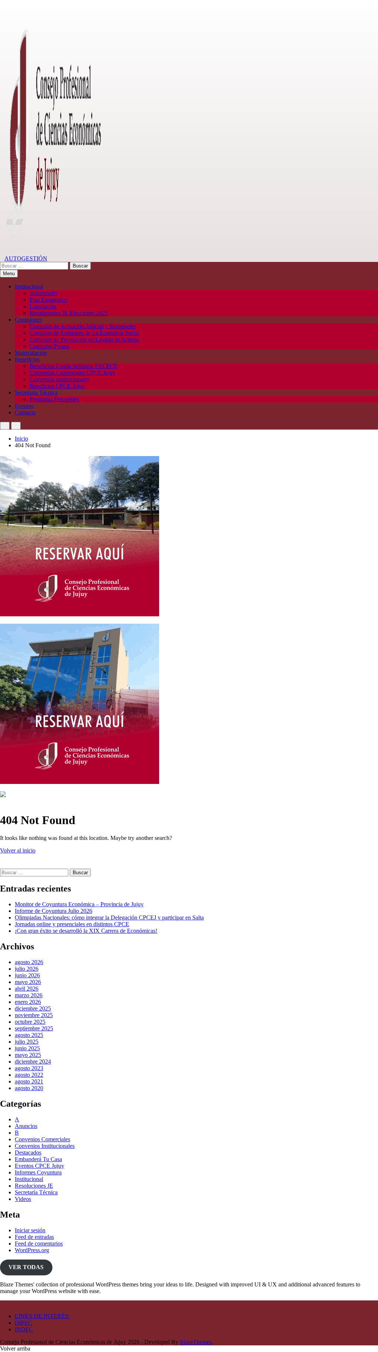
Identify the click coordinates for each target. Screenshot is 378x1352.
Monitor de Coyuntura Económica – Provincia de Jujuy (79, 904)
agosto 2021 (29, 1081)
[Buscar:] (35, 265)
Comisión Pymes (49, 346)
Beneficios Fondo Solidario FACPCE (73, 366)
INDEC (24, 1329)
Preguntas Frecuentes (54, 399)
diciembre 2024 (33, 1061)
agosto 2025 (29, 1035)
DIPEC (23, 1323)
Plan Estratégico (48, 300)
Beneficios (27, 359)
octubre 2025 (30, 1022)
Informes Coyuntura (38, 1172)
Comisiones (28, 319)
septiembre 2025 (34, 1028)
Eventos (24, 406)
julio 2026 (26, 969)
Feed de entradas (34, 1237)
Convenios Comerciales (42, 1139)
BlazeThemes (196, 1342)
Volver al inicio (17, 850)
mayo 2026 (28, 982)
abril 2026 (26, 988)
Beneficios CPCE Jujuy (57, 386)
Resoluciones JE (34, 1186)
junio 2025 (27, 1048)
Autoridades (44, 293)
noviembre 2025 (34, 1015)
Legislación (43, 306)
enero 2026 (28, 1002)
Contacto (25, 412)
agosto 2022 (29, 1075)
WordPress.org (32, 1250)
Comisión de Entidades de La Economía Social (84, 333)
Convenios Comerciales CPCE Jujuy (73, 372)
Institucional (29, 286)
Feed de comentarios (39, 1243)
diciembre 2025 (33, 1008)
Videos (23, 1199)
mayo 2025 (28, 1055)
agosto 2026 (29, 962)
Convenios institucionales (59, 379)
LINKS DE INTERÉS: (42, 1316)
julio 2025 (26, 1041)
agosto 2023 (29, 1068)
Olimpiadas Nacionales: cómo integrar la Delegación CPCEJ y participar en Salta (109, 917)
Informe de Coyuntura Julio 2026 (53, 911)
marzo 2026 (28, 995)
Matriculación (31, 353)
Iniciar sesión (30, 1230)
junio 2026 (27, 975)
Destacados (28, 1152)
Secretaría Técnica (36, 392)
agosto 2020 (29, 1088)
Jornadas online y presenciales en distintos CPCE (72, 924)
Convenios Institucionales (45, 1146)
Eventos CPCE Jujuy (39, 1166)
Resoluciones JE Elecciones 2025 (69, 313)
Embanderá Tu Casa (38, 1159)
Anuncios (26, 1126)
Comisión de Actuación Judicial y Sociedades (82, 326)
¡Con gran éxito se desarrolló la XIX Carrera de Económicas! (86, 931)
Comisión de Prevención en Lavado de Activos (84, 339)
